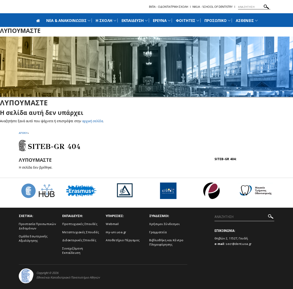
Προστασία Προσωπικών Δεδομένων (37, 226)
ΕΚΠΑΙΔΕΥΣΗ (133, 20)
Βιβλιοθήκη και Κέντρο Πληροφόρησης (166, 242)
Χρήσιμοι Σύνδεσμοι (164, 224)
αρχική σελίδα (92, 121)
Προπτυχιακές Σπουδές (79, 224)
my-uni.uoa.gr (116, 232)
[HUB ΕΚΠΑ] (37, 192)
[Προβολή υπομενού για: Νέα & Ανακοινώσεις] (89, 20)
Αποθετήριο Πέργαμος (123, 240)
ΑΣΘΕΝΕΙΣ (245, 20)
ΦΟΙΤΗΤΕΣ (185, 20)
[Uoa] (26, 275)
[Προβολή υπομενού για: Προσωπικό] (229, 20)
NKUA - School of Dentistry (213, 7)
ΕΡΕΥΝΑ (160, 20)
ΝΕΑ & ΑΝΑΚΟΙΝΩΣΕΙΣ (66, 20)
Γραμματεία (158, 232)
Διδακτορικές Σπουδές (79, 240)
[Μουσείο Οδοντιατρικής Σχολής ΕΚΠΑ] (255, 192)
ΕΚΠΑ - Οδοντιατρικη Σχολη (168, 7)
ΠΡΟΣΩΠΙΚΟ (215, 20)
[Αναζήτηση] (266, 7)
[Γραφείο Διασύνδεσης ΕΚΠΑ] (124, 192)
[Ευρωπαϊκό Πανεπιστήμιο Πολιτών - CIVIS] (168, 192)
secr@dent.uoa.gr (239, 244)
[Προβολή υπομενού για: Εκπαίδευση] (146, 20)
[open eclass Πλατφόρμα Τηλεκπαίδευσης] (211, 192)
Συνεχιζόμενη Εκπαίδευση (72, 250)
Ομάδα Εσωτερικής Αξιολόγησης (33, 238)
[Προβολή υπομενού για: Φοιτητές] (197, 20)
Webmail (112, 224)
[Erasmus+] (81, 192)
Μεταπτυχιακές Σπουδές (80, 232)
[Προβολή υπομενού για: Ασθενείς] (256, 20)
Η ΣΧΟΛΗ (104, 20)
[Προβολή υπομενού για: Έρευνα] (169, 20)
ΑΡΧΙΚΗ (23, 133)
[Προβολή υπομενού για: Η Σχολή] (114, 20)
